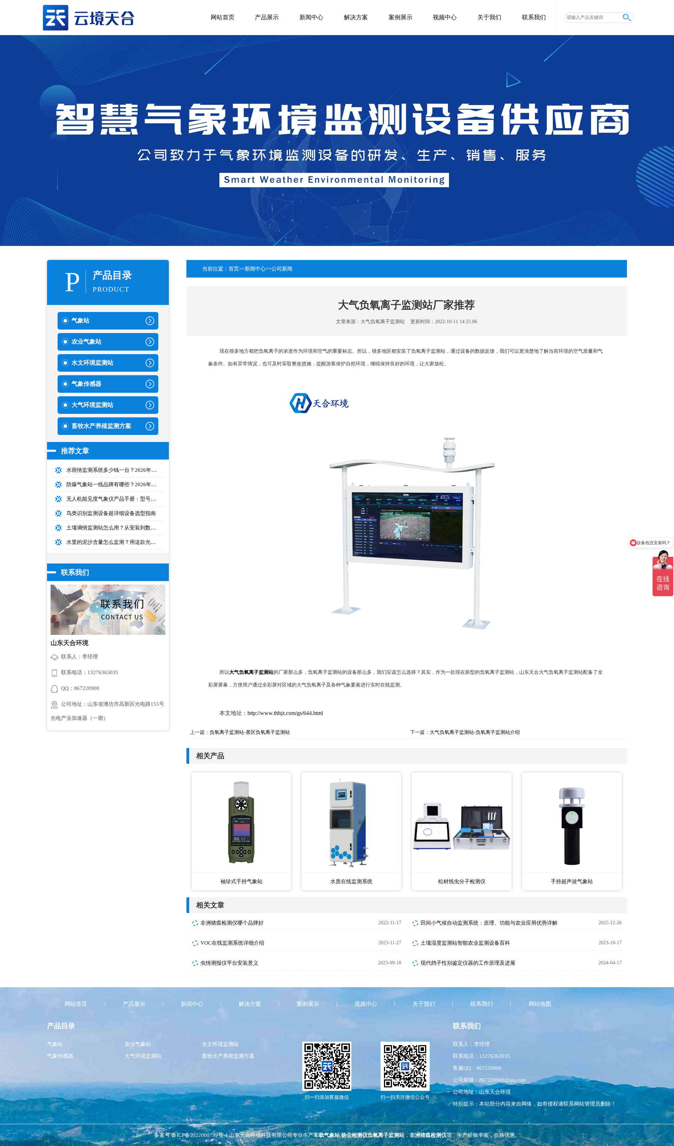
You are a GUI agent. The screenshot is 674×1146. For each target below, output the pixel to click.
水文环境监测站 (220, 1044)
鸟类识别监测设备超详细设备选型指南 (111, 513)
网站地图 (540, 1004)
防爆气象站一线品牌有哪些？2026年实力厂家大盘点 (115, 484)
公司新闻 (281, 269)
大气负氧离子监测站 (383, 321)
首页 (234, 269)
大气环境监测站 (143, 1056)
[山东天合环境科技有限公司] (88, 14)
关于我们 (489, 17)
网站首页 (222, 17)
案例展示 (400, 17)
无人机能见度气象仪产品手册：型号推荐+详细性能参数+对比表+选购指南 (115, 499)
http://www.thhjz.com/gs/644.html (285, 713)
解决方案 (356, 17)
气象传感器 (60, 1056)
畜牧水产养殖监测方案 (228, 1056)
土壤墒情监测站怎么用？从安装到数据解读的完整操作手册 (115, 527)
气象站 (55, 1044)
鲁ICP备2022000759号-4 (199, 1135)
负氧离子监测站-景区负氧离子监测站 (250, 732)
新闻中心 (311, 17)
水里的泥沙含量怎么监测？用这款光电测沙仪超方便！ (115, 542)
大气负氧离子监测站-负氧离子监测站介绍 (475, 732)
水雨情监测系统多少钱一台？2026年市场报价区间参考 (115, 470)
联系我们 (534, 17)
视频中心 (445, 17)
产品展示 (267, 17)
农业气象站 (138, 1044)
